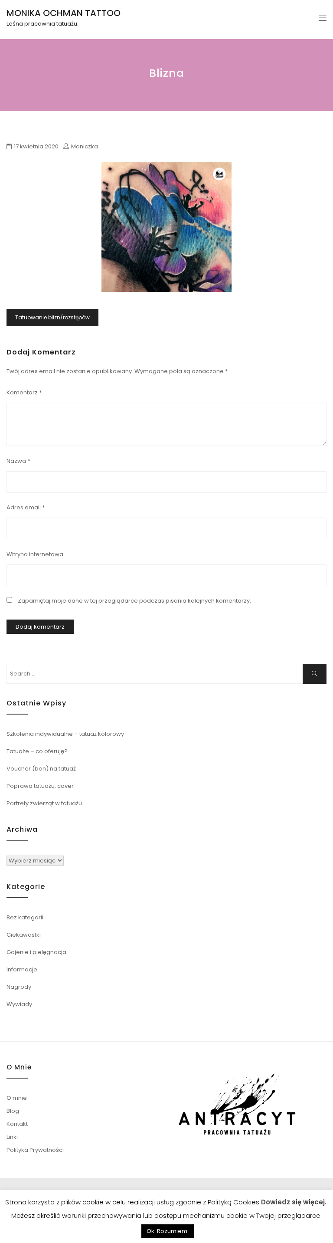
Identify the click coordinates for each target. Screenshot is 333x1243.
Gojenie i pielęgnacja (36, 952)
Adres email (26, 507)
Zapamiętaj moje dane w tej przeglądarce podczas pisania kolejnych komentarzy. (134, 601)
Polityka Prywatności (35, 1150)
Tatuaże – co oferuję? (37, 751)
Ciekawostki (24, 935)
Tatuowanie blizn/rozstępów (52, 317)
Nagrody (19, 987)
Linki (12, 1137)
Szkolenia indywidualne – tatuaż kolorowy (65, 734)
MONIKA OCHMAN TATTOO (64, 13)
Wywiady (19, 1004)
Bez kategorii (25, 917)
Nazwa (18, 461)
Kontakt (17, 1124)
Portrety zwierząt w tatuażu (44, 803)
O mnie (17, 1098)
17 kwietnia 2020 (36, 146)
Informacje (22, 969)
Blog (13, 1111)
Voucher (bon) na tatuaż (41, 768)
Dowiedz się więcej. (293, 1202)
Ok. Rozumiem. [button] (168, 1231)
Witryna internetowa (35, 554)
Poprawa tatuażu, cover (40, 786)
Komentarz (24, 392)
